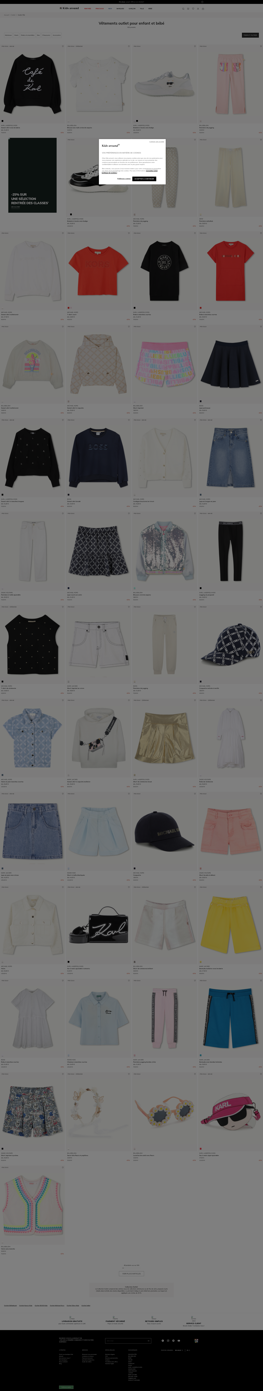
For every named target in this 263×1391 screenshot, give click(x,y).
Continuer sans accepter (156, 141)
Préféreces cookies (124, 178)
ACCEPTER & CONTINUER (144, 179)
